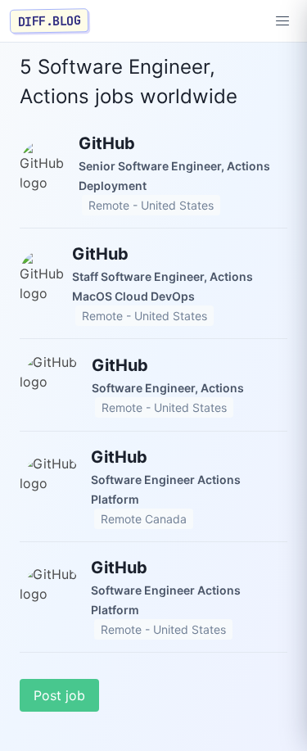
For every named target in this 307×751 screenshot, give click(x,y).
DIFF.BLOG (49, 20)
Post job (59, 695)
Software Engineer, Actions (168, 388)
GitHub (107, 143)
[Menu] (282, 21)
